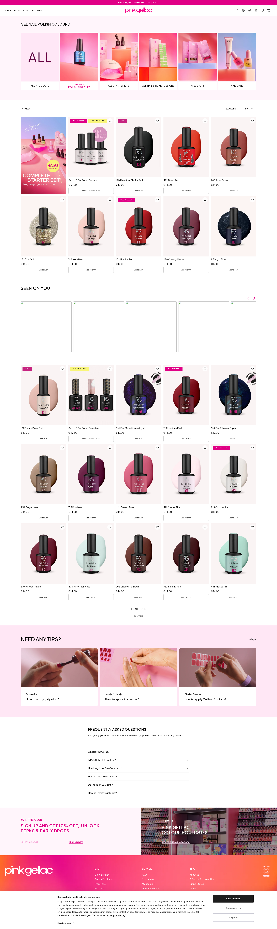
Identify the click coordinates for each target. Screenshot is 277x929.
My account (148, 883)
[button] (249, 108)
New (40, 10)
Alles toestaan (233, 898)
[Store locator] (249, 10)
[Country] (243, 10)
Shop (8, 10)
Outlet (30, 10)
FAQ (144, 874)
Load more (138, 608)
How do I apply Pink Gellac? (102, 776)
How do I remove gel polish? (102, 792)
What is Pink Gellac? (98, 751)
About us (194, 874)
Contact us (148, 879)
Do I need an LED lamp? (100, 784)
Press (193, 888)
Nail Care (99, 888)
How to (19, 10)
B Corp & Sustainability (202, 879)
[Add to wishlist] (109, 120)
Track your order (150, 888)
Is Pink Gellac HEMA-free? (102, 759)
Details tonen (64, 923)
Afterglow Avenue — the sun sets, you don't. (138, 2)
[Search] (236, 10)
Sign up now (76, 842)
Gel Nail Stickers (103, 879)
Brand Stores (197, 883)
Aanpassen (231, 908)
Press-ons (100, 883)
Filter (27, 108)
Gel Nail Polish (101, 874)
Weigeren (233, 917)
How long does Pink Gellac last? (105, 768)
